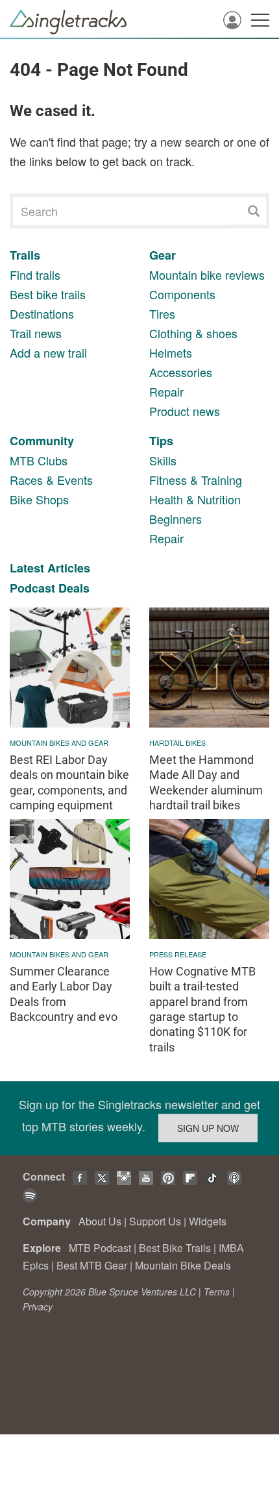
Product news (184, 410)
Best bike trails (48, 294)
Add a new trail (48, 352)
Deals (74, 588)
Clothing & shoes (193, 333)
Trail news (36, 333)
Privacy (38, 1306)
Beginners (175, 518)
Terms (217, 1291)
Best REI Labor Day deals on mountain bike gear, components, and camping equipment (69, 782)
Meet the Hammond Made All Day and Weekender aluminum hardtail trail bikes (206, 782)
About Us (100, 1221)
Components (182, 294)
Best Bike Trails (175, 1247)
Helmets (170, 352)
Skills (162, 460)
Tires (162, 313)
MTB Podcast (100, 1247)
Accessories (180, 371)
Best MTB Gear (91, 1265)
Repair (166, 391)
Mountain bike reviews (207, 274)
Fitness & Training (195, 479)
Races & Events (51, 479)
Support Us (155, 1221)
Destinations (42, 313)
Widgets (207, 1221)
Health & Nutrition (195, 499)
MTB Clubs (38, 460)
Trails (25, 255)
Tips (161, 440)
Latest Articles (50, 567)
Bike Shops (39, 499)
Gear (162, 255)
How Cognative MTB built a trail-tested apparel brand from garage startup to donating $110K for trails (202, 1009)
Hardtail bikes (177, 742)
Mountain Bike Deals (183, 1265)
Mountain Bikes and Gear (59, 742)
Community (42, 440)
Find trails (35, 274)
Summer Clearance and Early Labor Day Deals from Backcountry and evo (63, 994)
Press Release (177, 954)
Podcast (32, 588)
